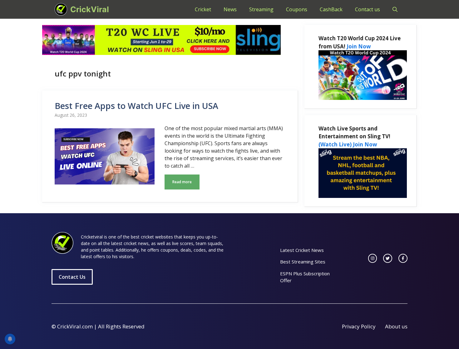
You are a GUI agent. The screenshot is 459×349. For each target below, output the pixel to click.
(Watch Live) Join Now (347, 144)
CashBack (331, 9)
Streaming (261, 9)
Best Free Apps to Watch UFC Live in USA (136, 105)
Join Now (359, 46)
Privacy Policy (359, 326)
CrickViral (89, 9)
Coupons (296, 9)
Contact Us (72, 276)
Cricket (203, 9)
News (230, 9)
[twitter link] (387, 258)
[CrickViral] (61, 9)
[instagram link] (372, 258)
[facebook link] (402, 258)
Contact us (367, 9)
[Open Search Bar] (395, 9)
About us (396, 326)
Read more (182, 181)
